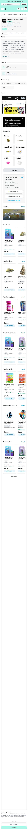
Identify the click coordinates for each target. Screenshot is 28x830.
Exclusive (10, 24)
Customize (14, 821)
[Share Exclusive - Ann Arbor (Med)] (12, 29)
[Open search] (18, 9)
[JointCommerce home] (5, 9)
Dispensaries (9, 14)
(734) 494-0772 (13, 26)
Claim (4, 29)
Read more (5, 56)
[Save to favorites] (8, 29)
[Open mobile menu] (2, 9)
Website (19, 26)
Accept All (14, 827)
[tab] (4, 33)
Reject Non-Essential (14, 824)
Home (4, 14)
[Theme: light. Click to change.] (22, 9)
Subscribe (24, 4)
